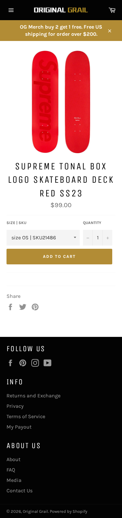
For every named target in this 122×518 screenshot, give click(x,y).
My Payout (19, 427)
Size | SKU (16, 222)
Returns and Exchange (34, 395)
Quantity (92, 222)
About (13, 459)
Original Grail (35, 511)
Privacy (15, 406)
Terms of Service (26, 416)
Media (14, 480)
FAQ (11, 470)
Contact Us (20, 490)
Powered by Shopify (68, 511)
